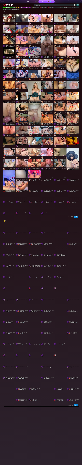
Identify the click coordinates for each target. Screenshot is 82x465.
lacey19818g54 (47, 169)
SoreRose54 (60, 389)
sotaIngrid (72, 367)
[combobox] (53, 5)
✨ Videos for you (35, 7)
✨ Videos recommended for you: (13, 221)
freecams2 (34, 24)
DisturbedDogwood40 (36, 333)
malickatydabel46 (35, 169)
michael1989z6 (21, 213)
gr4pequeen (47, 300)
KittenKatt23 (34, 277)
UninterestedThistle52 (74, 79)
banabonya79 (47, 322)
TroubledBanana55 (10, 191)
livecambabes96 (35, 57)
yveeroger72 (34, 102)
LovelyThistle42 (9, 300)
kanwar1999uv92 (22, 124)
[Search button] (74, 5)
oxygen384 (34, 400)
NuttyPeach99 (22, 389)
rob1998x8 (72, 135)
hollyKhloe (9, 244)
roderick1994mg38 (22, 169)
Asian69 (71, 169)
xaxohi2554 (47, 266)
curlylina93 (21, 233)
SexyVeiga (59, 180)
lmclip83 (72, 57)
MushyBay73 (21, 244)
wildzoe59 (21, 333)
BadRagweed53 (9, 322)
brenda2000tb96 (9, 24)
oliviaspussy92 (9, 146)
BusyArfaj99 (9, 57)
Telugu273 (21, 180)
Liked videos (75, 7)
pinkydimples (72, 300)
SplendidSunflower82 (74, 24)
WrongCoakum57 (61, 333)
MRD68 (21, 146)
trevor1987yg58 (60, 124)
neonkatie (59, 277)
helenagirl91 (21, 158)
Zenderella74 (21, 266)
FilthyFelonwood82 (35, 300)
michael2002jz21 (48, 35)
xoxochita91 (47, 202)
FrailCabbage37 (60, 344)
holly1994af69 (60, 35)
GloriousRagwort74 (73, 266)
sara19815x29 (72, 146)
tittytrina (8, 255)
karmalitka (72, 389)
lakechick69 (9, 213)
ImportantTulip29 (48, 277)
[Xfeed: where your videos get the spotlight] (8, 5)
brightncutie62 (47, 333)
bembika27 (72, 378)
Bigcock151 (47, 180)
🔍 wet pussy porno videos (11, 12)
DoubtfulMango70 (35, 244)
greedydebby (47, 311)
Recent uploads (67, 7)
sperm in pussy (58, 7)
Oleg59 (33, 124)
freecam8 (21, 35)
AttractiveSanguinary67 (36, 378)
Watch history (8, 9)
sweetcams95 (21, 57)
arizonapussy (47, 233)
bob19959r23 (72, 202)
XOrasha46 (59, 191)
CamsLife (33, 146)
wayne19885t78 (60, 57)
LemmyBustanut (10, 102)
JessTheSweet (47, 255)
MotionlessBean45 (22, 102)
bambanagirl (9, 233)
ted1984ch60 (47, 146)
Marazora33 (21, 322)
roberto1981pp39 (48, 91)
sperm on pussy (43, 7)
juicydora (33, 389)
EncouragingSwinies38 (36, 344)
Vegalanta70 (34, 311)
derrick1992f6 (60, 91)
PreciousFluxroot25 (10, 378)
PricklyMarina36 (9, 35)
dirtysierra (21, 367)
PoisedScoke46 (60, 311)
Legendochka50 (47, 378)
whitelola (21, 24)
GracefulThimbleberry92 (36, 266)
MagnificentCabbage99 (62, 255)
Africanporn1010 (60, 68)
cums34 (33, 79)
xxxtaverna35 (21, 135)
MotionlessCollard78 (10, 124)
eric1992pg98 (60, 24)
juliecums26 (21, 311)
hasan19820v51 (73, 91)
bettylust (59, 158)
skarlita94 (8, 277)
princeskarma (72, 244)
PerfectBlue (34, 68)
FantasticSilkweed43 (73, 311)
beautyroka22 (9, 202)
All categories (16, 9)
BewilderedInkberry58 (10, 135)
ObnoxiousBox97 (22, 300)
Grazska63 (8, 266)
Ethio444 (46, 57)
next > (76, 216)
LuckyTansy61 (60, 244)
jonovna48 (72, 35)
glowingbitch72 (35, 191)
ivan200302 (34, 213)
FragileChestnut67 (10, 46)
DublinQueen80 (22, 255)
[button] (77, 5)
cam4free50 (34, 35)
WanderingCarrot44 (35, 255)
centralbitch (9, 91)
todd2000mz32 (47, 191)
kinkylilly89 (72, 400)
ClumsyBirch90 (47, 344)
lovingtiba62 (47, 244)
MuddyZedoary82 (73, 333)
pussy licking (50, 7)
